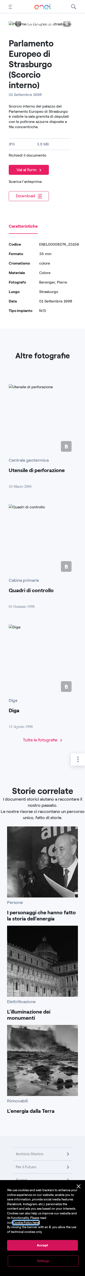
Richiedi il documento (27, 155)
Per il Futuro (26, 1167)
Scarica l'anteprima (25, 181)
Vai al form (27, 169)
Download (26, 195)
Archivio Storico (29, 1154)
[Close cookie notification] (78, 1186)
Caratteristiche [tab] (23, 226)
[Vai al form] (30, 163)
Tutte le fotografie (40, 740)
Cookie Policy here (26, 1222)
